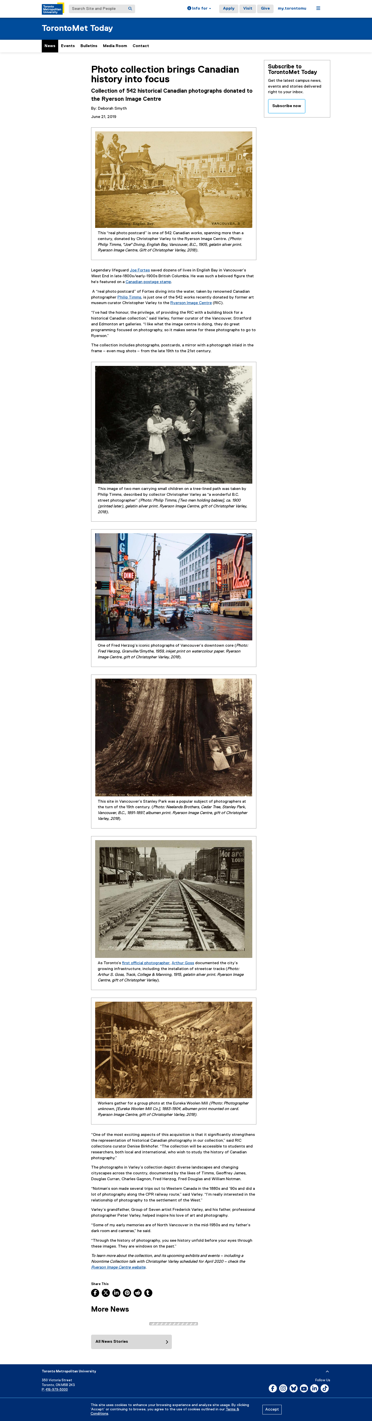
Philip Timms (129, 297)
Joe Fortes (140, 270)
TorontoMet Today (77, 28)
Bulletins (88, 46)
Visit (247, 9)
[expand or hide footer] (327, 1372)
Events (68, 46)
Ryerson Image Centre (191, 303)
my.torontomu (292, 9)
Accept (272, 1410)
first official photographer (146, 963)
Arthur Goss (183, 963)
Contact (141, 46)
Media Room (115, 46)
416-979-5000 (57, 1389)
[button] (199, 9)
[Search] (130, 9)
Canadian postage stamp (148, 282)
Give (265, 9)
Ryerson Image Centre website (118, 1268)
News (50, 46)
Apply (229, 9)
